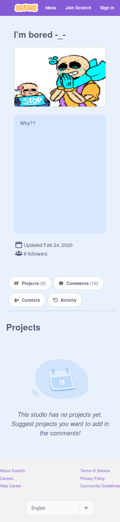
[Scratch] (26, 7)
